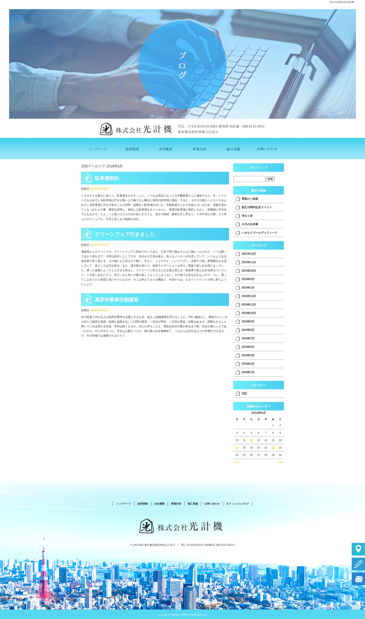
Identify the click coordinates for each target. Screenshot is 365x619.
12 (251, 440)
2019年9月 (248, 279)
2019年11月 (249, 262)
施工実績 (233, 148)
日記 (244, 393)
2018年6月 (248, 346)
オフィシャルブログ (237, 503)
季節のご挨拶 (250, 198)
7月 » (281, 462)
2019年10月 (249, 270)
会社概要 (165, 148)
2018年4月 (248, 363)
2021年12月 (249, 253)
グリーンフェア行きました (125, 234)
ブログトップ (258, 167)
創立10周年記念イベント (257, 207)
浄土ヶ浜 (247, 215)
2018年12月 (249, 296)
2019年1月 (248, 287)
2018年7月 (248, 338)
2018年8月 (248, 330)
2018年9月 (248, 321)
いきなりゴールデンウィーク (259, 232)
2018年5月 (248, 355)
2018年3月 (248, 372)
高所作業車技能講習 (117, 299)
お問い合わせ (267, 148)
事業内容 (199, 148)
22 (273, 447)
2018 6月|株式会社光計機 (342, 2)
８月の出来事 (250, 224)
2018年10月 (249, 313)
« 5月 (236, 462)
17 (237, 447)
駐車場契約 (107, 178)
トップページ (98, 148)
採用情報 (132, 148)
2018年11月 (249, 304)
